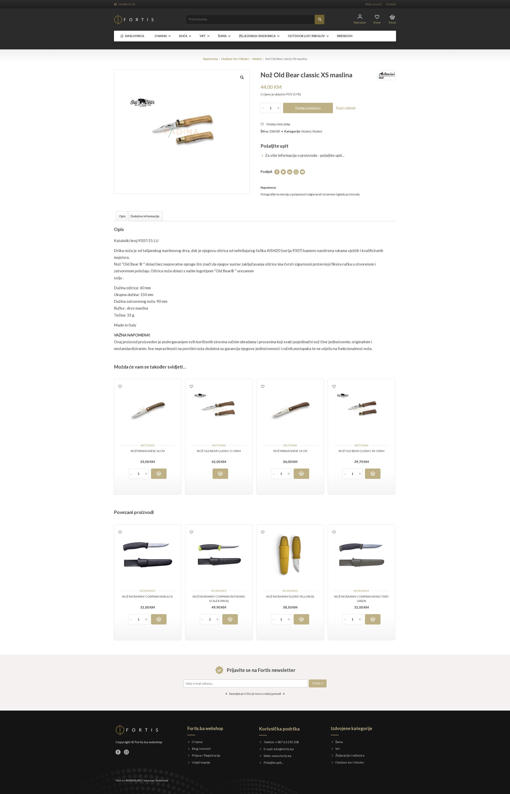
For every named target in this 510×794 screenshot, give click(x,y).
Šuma (222, 36)
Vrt (203, 36)
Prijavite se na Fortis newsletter (260, 670)
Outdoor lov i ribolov (235, 59)
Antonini (147, 445)
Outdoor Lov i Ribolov (306, 36)
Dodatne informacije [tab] (144, 216)
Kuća (183, 36)
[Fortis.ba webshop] (134, 20)
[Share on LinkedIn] (289, 171)
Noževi (257, 59)
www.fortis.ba (281, 756)
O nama (161, 36)
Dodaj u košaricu (308, 108)
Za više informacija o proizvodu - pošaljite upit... (304, 155)
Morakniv (147, 590)
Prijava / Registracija (206, 755)
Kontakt (391, 4)
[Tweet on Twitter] (283, 171)
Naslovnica (134, 36)
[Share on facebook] (277, 171)
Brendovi (344, 36)
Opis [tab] (122, 216)
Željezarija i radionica (257, 36)
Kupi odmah (346, 108)
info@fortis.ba (126, 4)
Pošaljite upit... (273, 762)
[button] (242, 77)
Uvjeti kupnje (201, 762)
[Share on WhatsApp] (296, 171)
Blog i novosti (373, 4)
